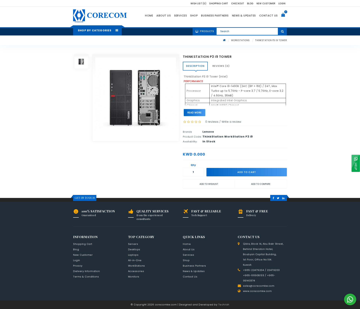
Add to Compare (260, 184)
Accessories (136, 271)
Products (207, 31)
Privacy (77, 266)
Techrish (223, 304)
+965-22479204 (253, 270)
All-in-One (135, 260)
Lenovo (208, 132)
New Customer (265, 3)
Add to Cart (246, 172)
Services (180, 15)
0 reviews (212, 122)
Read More (195, 112)
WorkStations (240, 40)
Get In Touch (85, 198)
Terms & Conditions (86, 276)
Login (282, 3)
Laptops (133, 255)
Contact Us (268, 15)
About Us (163, 15)
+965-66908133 (253, 275)
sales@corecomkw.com (258, 286)
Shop (194, 15)
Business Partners (215, 15)
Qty (193, 165)
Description (195, 66)
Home (149, 15)
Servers (133, 244)
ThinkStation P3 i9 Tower (271, 40)
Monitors (133, 276)
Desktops (134, 249)
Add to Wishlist (209, 184)
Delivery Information (86, 271)
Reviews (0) (221, 66)
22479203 (273, 270)
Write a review (231, 122)
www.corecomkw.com (257, 291)
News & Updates (244, 15)
